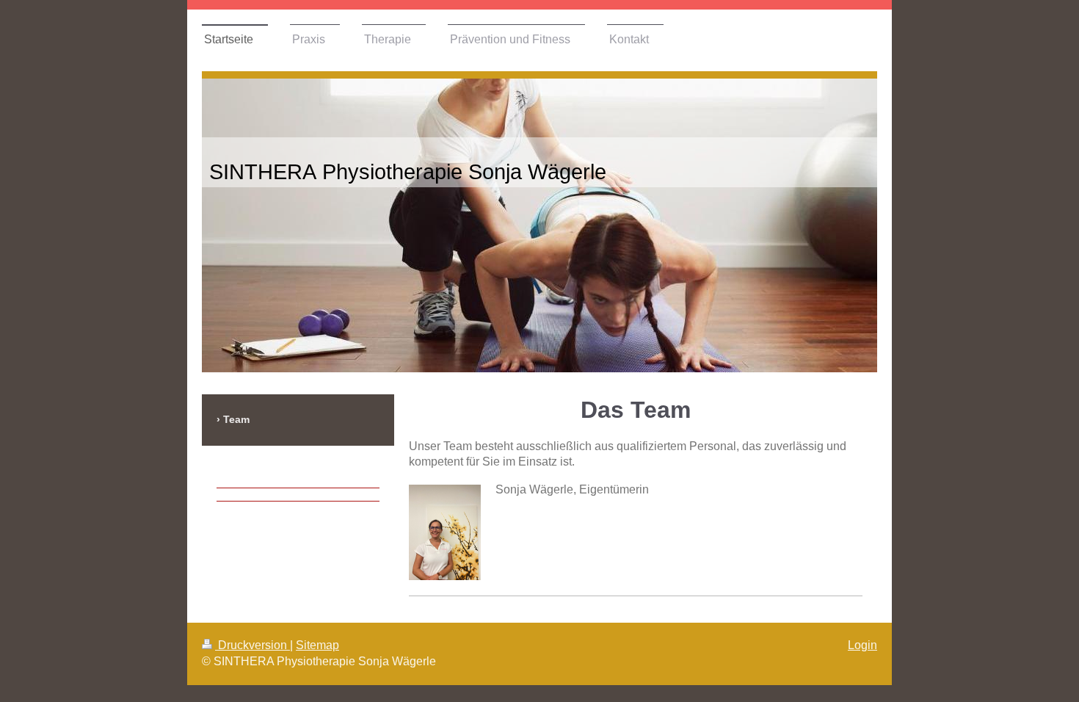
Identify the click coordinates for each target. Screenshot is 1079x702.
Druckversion (252, 645)
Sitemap (317, 645)
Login (862, 645)
